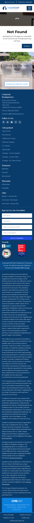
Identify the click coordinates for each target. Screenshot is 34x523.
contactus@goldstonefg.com (13, 114)
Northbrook (6, 135)
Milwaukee (6, 184)
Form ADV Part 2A (17, 521)
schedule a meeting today (17, 84)
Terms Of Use (8, 518)
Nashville (5, 169)
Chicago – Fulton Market (11, 153)
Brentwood (6, 176)
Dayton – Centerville (9, 196)
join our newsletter (17, 238)
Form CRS (25, 518)
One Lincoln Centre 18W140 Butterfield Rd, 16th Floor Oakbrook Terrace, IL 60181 (12, 104)
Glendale (5, 188)
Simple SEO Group (22, 268)
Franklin (5, 172)
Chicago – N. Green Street (11, 160)
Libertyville (6, 149)
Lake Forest (6, 131)
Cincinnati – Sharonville (10, 203)
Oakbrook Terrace (8, 138)
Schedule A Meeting (25, 2)
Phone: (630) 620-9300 (10, 111)
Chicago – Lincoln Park (10, 157)
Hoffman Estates (8, 142)
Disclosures (8, 515)
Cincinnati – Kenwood (9, 200)
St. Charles (6, 146)
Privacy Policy (25, 515)
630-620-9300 (10, 2)
